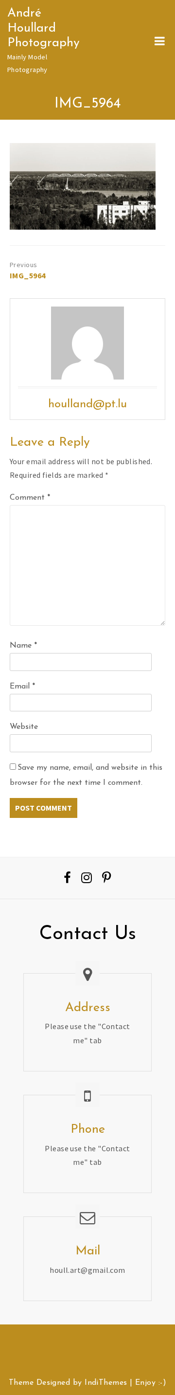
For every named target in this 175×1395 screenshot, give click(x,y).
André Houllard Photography (43, 28)
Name (23, 646)
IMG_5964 (28, 275)
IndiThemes (106, 1383)
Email (22, 686)
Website (24, 727)
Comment (30, 498)
